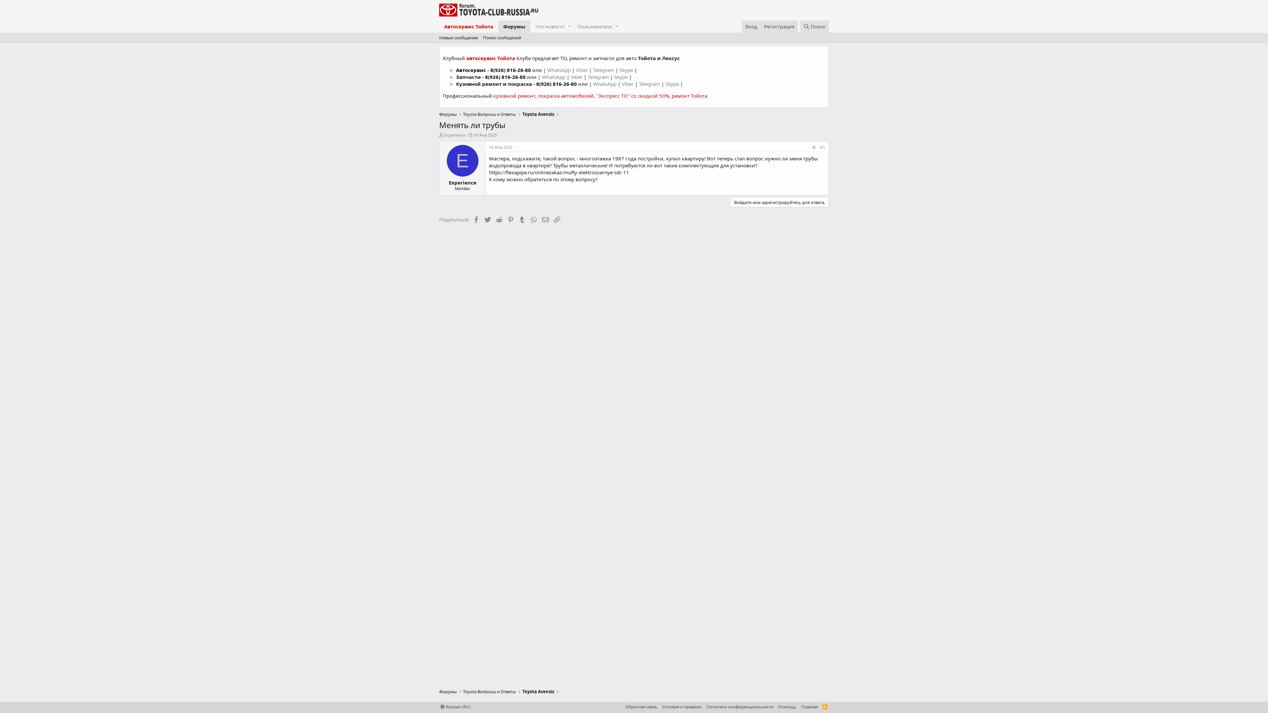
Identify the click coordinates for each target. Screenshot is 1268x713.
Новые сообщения (458, 38)
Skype (626, 70)
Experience (454, 135)
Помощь (787, 707)
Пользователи (595, 26)
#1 (822, 147)
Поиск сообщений (502, 38)
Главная (809, 707)
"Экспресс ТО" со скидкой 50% (632, 95)
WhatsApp (559, 70)
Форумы (514, 26)
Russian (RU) (458, 707)
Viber (582, 70)
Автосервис (471, 70)
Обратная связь (641, 707)
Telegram (604, 70)
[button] (569, 26)
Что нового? (550, 26)
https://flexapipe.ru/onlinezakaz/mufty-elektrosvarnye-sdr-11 (559, 172)
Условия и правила (681, 707)
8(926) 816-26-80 (510, 70)
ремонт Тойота (689, 95)
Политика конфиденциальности (739, 707)
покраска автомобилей (566, 95)
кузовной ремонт (514, 95)
